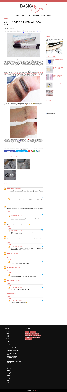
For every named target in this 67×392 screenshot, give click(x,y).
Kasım (8, 343)
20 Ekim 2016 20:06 (17, 280)
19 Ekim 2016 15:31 (15, 253)
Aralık (8, 341)
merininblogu (9, 253)
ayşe (8, 293)
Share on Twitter (22, 151)
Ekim (8, 344)
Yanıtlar (10, 195)
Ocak (8, 380)
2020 (7, 333)
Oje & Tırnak (35, 335)
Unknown (9, 237)
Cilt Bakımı (27, 331)
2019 (7, 335)
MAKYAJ (23, 15)
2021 (7, 331)
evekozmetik (27, 337)
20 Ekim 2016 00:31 (18, 261)
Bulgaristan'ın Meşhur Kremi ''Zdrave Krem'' (58, 60)
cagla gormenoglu (10, 280)
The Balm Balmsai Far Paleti (12, 346)
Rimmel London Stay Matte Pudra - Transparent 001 (58, 68)
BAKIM (29, 15)
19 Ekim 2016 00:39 (18, 246)
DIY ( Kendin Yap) (33, 331)
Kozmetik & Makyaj (28, 335)
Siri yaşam (9, 223)
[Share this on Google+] (29, 151)
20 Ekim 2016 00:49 (18, 274)
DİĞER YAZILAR (36, 15)
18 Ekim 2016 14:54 (18, 215)
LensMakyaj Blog (10, 267)
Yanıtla (8, 211)
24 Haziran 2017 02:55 (19, 300)
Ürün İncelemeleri (28, 339)
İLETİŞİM (49, 15)
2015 (7, 382)
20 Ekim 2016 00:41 (17, 267)
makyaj (34, 337)
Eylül (8, 367)
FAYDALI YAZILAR (35, 333)
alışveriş (39, 335)
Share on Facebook (10, 151)
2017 (7, 338)
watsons (38, 337)
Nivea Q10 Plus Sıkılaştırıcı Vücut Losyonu (57, 84)
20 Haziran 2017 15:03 (13, 293)
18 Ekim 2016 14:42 (18, 198)
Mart (8, 377)
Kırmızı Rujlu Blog (10, 188)
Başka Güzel (6, 28)
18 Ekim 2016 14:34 (17, 188)
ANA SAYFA (17, 15)
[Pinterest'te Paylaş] (39, 151)
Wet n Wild (6, 18)
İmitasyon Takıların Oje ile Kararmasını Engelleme (57, 91)
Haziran (8, 372)
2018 (7, 336)
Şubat (8, 378)
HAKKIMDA (43, 15)
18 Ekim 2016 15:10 (14, 223)
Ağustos (8, 368)
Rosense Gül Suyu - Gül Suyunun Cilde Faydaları (57, 76)
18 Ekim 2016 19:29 (14, 237)
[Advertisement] (55, 26)
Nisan (8, 375)
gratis (31, 337)
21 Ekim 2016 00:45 (18, 287)
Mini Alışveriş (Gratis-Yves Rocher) (13, 350)
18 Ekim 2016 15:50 (18, 230)
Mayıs (8, 373)
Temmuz (8, 370)
